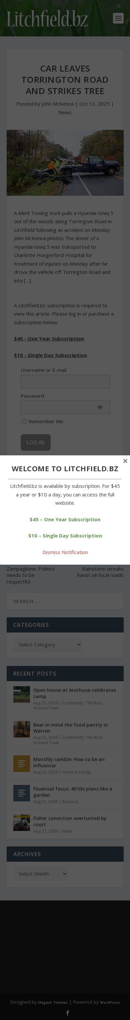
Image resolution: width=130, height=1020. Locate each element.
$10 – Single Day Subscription (65, 535)
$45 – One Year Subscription (65, 519)
